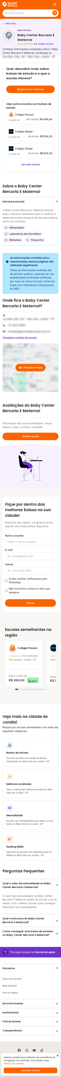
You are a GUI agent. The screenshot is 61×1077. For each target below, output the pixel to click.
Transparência (12, 1030)
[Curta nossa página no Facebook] (19, 1050)
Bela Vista (10, 23)
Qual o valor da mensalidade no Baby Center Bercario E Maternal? (27, 885)
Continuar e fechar (30, 1070)
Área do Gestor (10, 992)
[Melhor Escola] (10, 4)
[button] (29, 952)
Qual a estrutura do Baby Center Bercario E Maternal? (23, 920)
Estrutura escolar (14, 201)
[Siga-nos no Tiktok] (41, 1050)
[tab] (16, 689)
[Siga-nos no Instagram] (26, 1050)
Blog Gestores (10, 985)
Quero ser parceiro (12, 978)
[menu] (54, 4)
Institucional (10, 1012)
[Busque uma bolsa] (54, 12)
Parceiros (9, 968)
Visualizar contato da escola (19, 337)
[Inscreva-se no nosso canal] (34, 1050)
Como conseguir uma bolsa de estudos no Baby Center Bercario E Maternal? (28, 933)
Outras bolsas (12, 1021)
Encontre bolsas (13, 1003)
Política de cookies (14, 1063)
